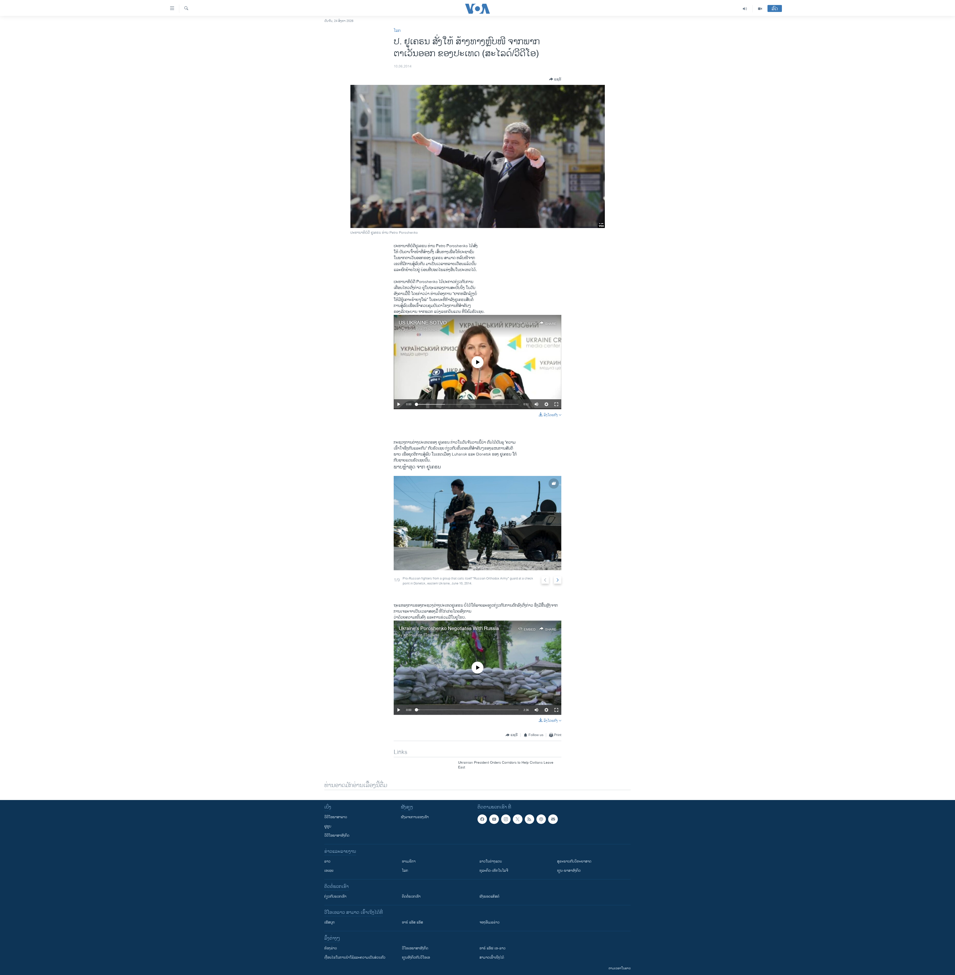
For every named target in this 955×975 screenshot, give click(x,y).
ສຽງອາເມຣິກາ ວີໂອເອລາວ (421, 329)
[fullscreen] (556, 404)
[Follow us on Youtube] (494, 819)
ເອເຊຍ (329, 870)
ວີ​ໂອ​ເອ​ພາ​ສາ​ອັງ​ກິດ (415, 948)
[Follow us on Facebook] (482, 819)
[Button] (555, 79)
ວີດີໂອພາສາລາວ (335, 817)
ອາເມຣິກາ (409, 861)
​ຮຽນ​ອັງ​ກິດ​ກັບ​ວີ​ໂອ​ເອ (416, 957)
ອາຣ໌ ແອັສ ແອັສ (412, 922)
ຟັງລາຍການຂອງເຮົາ (415, 817)
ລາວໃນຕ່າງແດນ (490, 861)
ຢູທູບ (327, 826)
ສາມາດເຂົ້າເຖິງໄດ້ (491, 957)
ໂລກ (397, 30)
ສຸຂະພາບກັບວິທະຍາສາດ (574, 861)
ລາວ (327, 861)
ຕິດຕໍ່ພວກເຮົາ (411, 896)
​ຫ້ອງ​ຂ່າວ (330, 948)
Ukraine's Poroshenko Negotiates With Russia (449, 629)
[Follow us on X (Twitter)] (517, 819)
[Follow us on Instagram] (506, 819)
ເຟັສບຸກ (329, 922)
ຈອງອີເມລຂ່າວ (489, 922)
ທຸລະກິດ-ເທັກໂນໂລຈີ (493, 870)
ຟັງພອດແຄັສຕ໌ (489, 896)
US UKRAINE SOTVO (423, 323)
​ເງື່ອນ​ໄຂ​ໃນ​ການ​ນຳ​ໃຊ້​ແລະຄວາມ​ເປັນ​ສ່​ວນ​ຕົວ (354, 957)
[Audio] (745, 8)
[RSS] (529, 819)
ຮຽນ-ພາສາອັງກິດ (569, 870)
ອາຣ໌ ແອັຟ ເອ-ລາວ (492, 948)
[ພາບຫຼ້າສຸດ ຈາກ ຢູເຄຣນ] (477, 523)
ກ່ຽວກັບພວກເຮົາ (335, 896)
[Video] (760, 8)
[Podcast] (541, 819)
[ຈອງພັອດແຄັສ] (553, 819)
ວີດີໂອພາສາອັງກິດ (336, 835)
